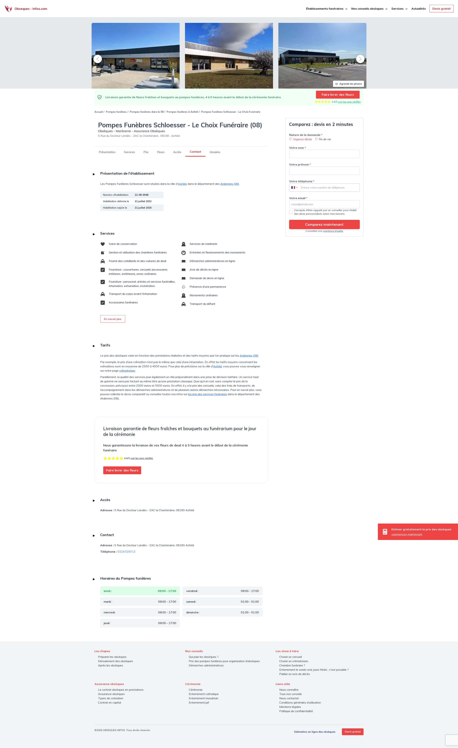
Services (129, 152)
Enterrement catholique (204, 694)
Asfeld (182, 184)
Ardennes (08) (229, 184)
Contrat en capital (109, 702)
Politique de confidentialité (296, 711)
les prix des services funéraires (207, 394)
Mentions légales (290, 707)
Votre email (298, 198)
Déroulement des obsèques (115, 661)
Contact (195, 151)
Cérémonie (196, 689)
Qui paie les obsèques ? (203, 657)
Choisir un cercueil (290, 657)
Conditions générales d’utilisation (300, 702)
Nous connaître (289, 689)
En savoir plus (112, 319)
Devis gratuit (441, 8)
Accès (177, 152)
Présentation (107, 152)
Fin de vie (325, 139)
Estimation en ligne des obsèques (314, 731)
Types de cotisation (110, 698)
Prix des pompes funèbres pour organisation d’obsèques (224, 661)
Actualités (418, 8)
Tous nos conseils (290, 694)
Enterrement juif (199, 702)
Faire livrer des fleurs (338, 94)
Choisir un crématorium (293, 661)
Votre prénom (300, 164)
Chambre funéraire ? (292, 665)
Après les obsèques (110, 665)
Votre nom (297, 147)
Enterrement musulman (203, 698)
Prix (145, 152)
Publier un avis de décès (294, 674)
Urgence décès (302, 139)
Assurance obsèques (111, 694)
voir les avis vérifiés (349, 101)
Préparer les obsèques (112, 657)
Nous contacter (289, 698)
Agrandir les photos (350, 83)
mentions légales (333, 230)
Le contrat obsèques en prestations (120, 689)
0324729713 (126, 551)
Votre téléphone (301, 181)
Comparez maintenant (324, 224)
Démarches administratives (206, 665)
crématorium (127, 370)
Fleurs (161, 152)
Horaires (215, 152)
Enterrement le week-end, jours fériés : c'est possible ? (314, 669)
